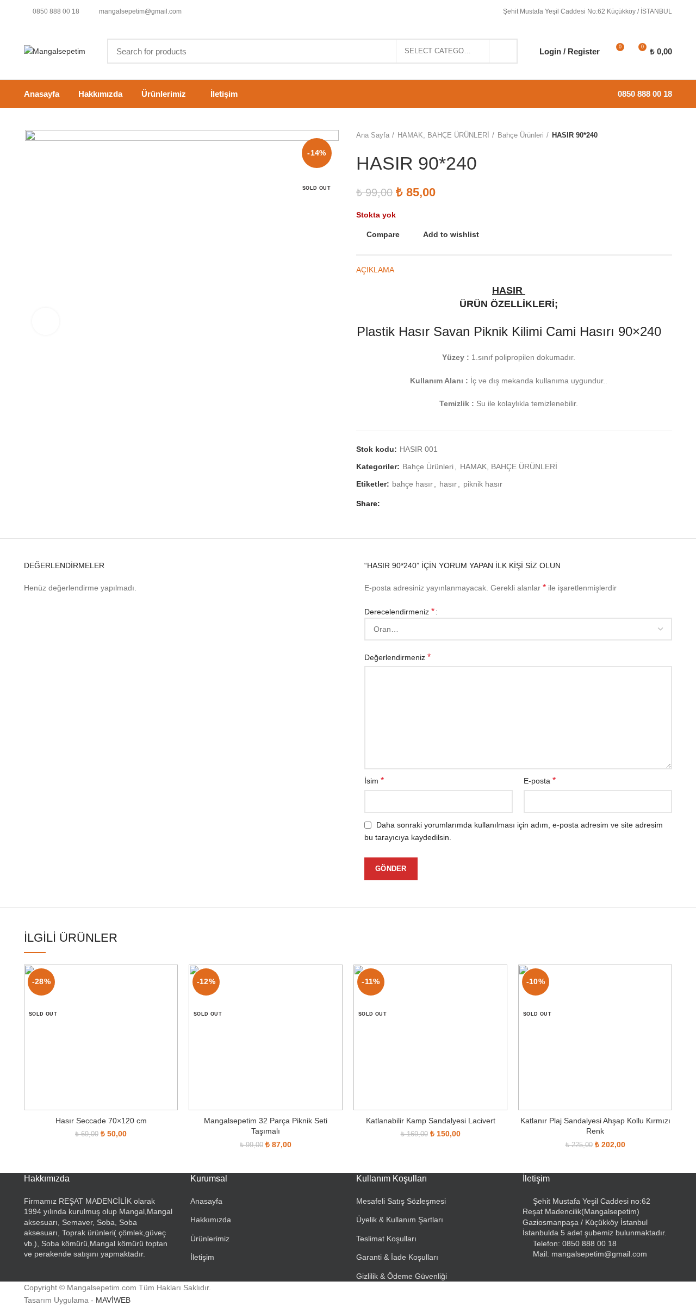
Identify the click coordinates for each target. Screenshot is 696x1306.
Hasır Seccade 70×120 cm (101, 1120)
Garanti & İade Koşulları (397, 1257)
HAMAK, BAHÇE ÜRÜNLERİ (443, 135)
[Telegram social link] (441, 504)
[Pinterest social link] (416, 504)
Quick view (169, 1006)
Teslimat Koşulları (386, 1238)
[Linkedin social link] (428, 504)
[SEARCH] (503, 51)
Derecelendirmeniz (399, 611)
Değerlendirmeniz (397, 657)
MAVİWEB (113, 1300)
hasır (448, 484)
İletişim (202, 1257)
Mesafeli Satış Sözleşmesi (401, 1201)
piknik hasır (482, 484)
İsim (374, 780)
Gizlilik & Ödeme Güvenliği (401, 1276)
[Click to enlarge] (45, 321)
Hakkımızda (210, 1219)
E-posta (540, 780)
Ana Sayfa (372, 135)
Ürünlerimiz (209, 1238)
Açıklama (375, 269)
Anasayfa (206, 1201)
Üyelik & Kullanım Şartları (399, 1219)
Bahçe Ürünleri (521, 135)
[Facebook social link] (391, 504)
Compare (383, 234)
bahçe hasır (412, 484)
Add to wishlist (451, 234)
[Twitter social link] (403, 504)
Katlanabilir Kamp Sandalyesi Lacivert (430, 1120)
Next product (666, 135)
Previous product (644, 135)
